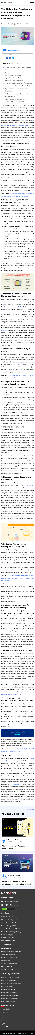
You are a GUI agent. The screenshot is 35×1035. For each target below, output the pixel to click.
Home (3, 24)
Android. (4, 330)
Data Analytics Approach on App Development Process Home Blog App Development (17, 578)
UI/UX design (18, 364)
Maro (3, 1015)
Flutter (20, 307)
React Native (8, 307)
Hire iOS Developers (7, 986)
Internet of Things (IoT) (9, 957)
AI (25, 456)
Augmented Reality (7, 969)
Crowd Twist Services (8, 941)
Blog (10, 24)
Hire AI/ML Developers (8, 989)
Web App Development (9, 920)
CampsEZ (4, 1027)
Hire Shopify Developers (9, 998)
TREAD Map (5, 1012)
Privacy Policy (21, 1033)
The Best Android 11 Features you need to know (15, 847)
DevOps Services (6, 966)
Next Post (30, 809)
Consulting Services (7, 938)
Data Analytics (6, 949)
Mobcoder (9, 172)
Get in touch (7, 897)
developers (21, 565)
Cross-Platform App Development (12, 923)
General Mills (5, 1009)
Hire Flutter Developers (8, 980)
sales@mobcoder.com (11, 901)
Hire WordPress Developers (10, 995)
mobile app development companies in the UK (17, 125)
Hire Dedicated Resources (10, 977)
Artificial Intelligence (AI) (9, 954)
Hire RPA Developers (8, 1001)
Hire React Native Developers (11, 983)
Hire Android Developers (9, 992)
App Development (20, 24)
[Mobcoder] (6, 2)
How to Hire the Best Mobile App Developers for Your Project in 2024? (17, 882)
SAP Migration (5, 960)
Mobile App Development (9, 917)
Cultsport (4, 1018)
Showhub (4, 1021)
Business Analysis (7, 935)
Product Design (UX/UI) (9, 926)
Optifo (3, 1024)
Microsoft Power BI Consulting (11, 952)
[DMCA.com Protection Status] (8, 908)
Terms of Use (29, 1033)
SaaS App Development (9, 963)
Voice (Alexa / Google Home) (11, 932)
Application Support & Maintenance (13, 929)
